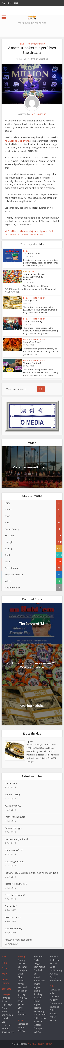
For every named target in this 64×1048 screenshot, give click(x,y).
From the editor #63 (15, 895)
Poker (22, 43)
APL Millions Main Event (17, 140)
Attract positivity (13, 805)
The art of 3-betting (32, 321)
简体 (9, 3)
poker (44, 231)
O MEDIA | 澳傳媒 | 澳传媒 (40, 1044)
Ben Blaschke (41, 58)
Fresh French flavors (15, 816)
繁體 (16, 3)
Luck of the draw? (32, 342)
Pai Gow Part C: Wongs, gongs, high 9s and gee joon (31, 872)
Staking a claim (30, 300)
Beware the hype (13, 828)
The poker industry (36, 43)
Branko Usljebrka (29, 231)
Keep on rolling (12, 794)
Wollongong (37, 234)
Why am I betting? (32, 363)
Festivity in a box (13, 917)
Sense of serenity (13, 928)
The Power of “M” (32, 253)
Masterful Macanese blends (18, 939)
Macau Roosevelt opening (32, 467)
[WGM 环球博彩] (32, 17)
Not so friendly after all (16, 839)
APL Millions (12, 231)
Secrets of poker (37, 298)
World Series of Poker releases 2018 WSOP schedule (34, 277)
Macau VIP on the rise (16, 883)
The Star (23, 234)
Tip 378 (29, 741)
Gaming (26, 271)
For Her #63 (11, 783)
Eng (3, 3)
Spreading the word (14, 861)
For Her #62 (11, 906)
